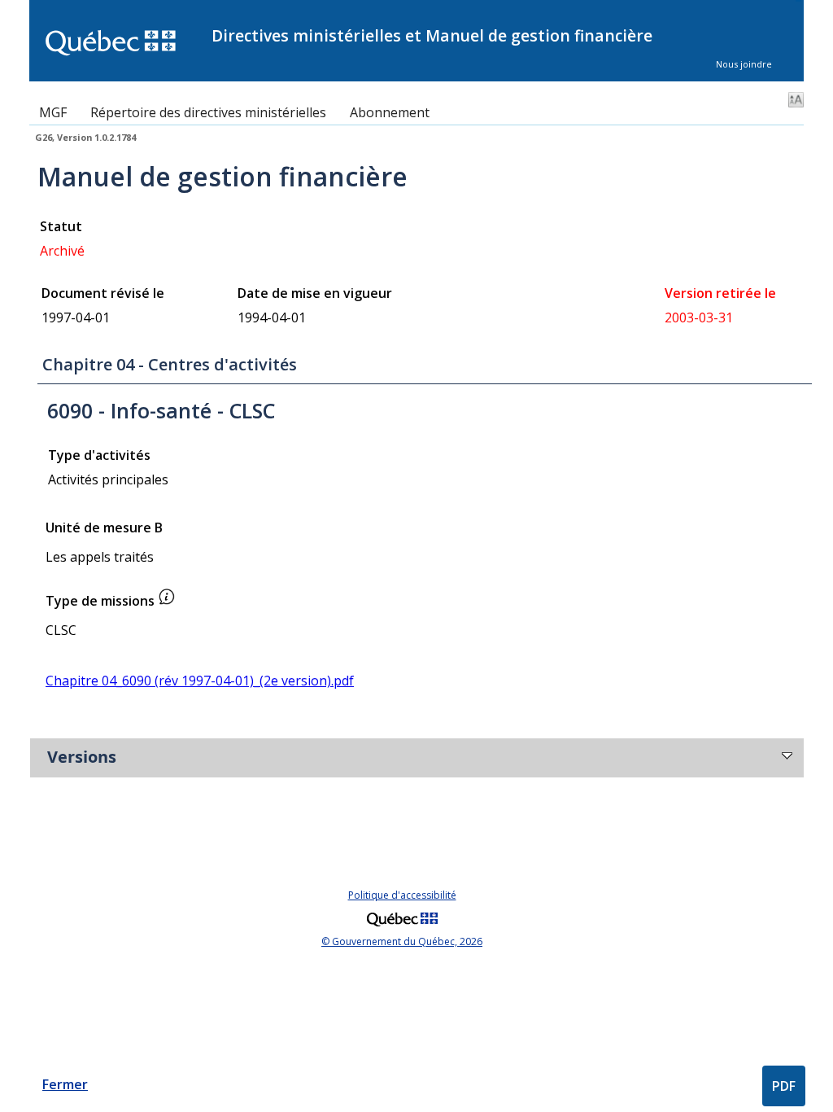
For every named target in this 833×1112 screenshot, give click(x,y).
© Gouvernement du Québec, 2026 (401, 941)
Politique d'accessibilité (402, 895)
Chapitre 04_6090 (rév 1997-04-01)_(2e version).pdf (200, 681)
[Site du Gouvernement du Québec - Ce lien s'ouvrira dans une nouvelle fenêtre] (402, 928)
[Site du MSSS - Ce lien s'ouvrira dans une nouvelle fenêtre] (120, 45)
